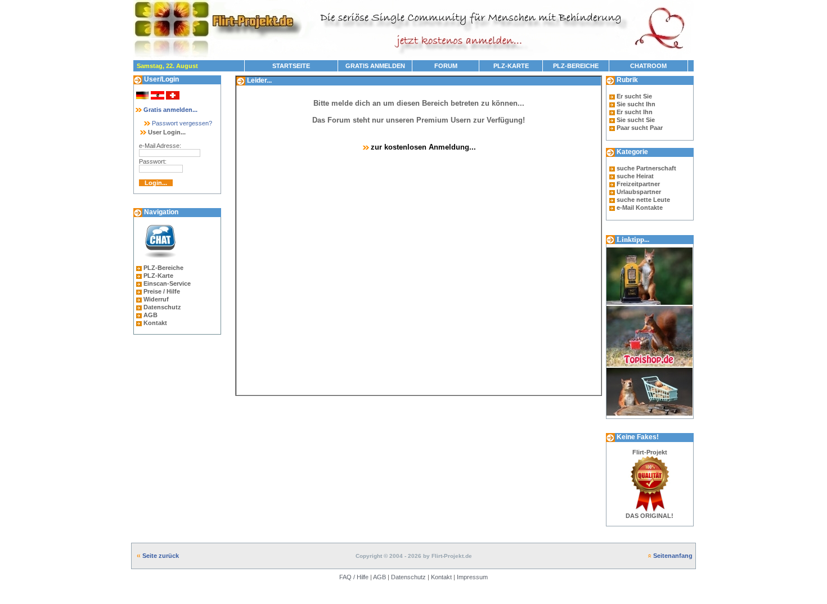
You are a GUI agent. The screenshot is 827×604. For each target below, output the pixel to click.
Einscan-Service (167, 283)
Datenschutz (162, 307)
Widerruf (156, 299)
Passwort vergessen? (181, 123)
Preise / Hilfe (161, 291)
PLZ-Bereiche (163, 267)
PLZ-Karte (158, 275)
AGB (150, 315)
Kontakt (155, 322)
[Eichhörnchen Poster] (649, 416)
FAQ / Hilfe (353, 577)
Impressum (472, 577)
